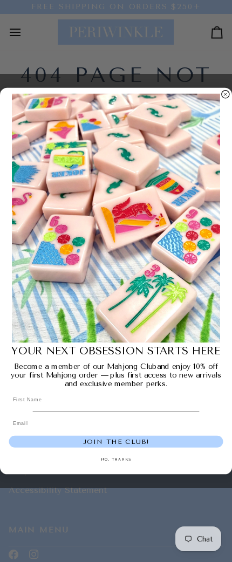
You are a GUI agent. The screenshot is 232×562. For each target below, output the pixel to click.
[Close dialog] (225, 94)
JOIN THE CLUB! (116, 442)
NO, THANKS (116, 459)
